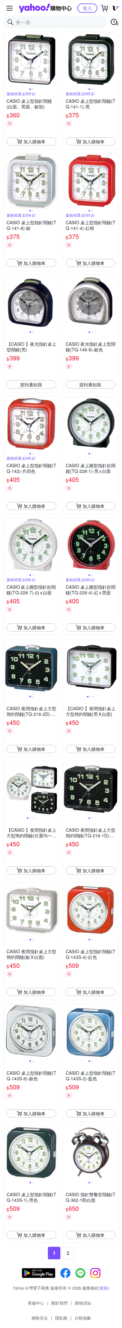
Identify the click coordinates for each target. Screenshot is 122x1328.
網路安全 (40, 1318)
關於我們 (59, 1303)
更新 (104, 1288)
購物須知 (83, 1303)
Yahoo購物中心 (45, 8)
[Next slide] (55, 59)
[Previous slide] (8, 59)
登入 (87, 8)
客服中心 (36, 1303)
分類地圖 (82, 1318)
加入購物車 (34, 141)
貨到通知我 (31, 384)
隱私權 (61, 1318)
